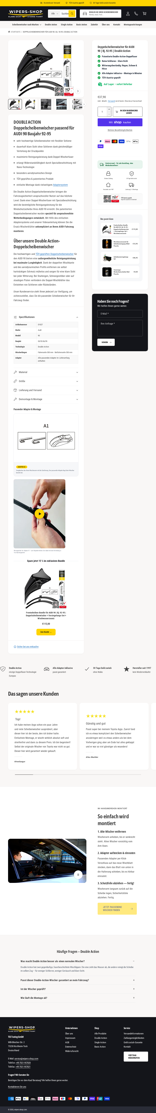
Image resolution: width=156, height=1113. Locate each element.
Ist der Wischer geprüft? (33, 989)
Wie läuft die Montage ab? (34, 997)
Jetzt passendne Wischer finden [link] (112, 909)
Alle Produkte (100, 1033)
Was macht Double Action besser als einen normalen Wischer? (53, 961)
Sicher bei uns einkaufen (28, 646)
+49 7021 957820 (23, 1062)
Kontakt (127, 1046)
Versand (111, 101)
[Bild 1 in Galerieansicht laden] (15, 104)
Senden (105, 342)
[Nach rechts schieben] (77, 91)
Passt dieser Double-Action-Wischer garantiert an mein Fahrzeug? (55, 980)
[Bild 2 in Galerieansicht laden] (30, 104)
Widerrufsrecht (71, 1051)
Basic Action (100, 1046)
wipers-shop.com (20, 1110)
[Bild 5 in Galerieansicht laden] (77, 104)
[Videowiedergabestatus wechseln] (78, 874)
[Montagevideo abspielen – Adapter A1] (39, 513)
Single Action (100, 1042)
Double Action (100, 1038)
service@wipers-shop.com (26, 1058)
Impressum (70, 1038)
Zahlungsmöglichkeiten (134, 1038)
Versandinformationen (134, 1033)
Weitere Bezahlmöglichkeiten (120, 130)
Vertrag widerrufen (134, 1056)
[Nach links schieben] (71, 91)
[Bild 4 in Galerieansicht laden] (61, 104)
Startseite (15, 32)
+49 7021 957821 (23, 1066)
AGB (67, 1042)
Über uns (69, 1033)
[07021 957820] (136, 13)
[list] (78, 672)
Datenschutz (70, 1046)
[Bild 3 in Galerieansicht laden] (46, 104)
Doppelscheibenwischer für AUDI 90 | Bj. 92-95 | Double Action (50, 32)
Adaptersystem (60, 184)
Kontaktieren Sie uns (17, 1086)
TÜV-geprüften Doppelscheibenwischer (55, 254)
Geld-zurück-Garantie (133, 1042)
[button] (100, 13)
